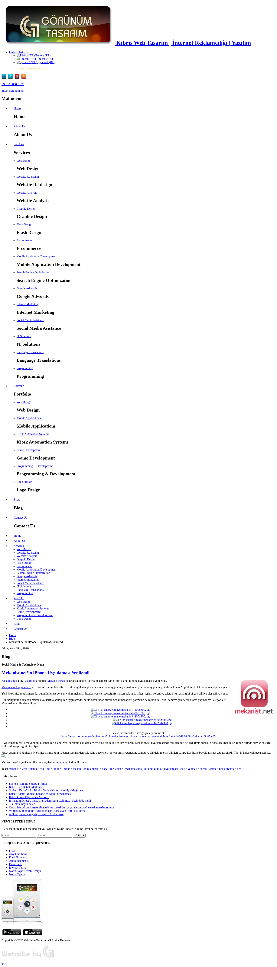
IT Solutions (24, 336)
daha (105, 768)
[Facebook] (5, 77)
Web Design (24, 160)
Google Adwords (27, 288)
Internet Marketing (28, 304)
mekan (77, 768)
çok (42, 768)
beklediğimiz (226, 768)
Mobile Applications (29, 418)
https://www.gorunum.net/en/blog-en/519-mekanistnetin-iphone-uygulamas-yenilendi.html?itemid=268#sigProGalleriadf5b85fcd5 (138, 736)
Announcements (18, 860)
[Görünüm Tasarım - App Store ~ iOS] (32, 934)
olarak (33, 768)
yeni (24, 768)
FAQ (12, 850)
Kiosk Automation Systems (33, 434)
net (48, 768)
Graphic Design (26, 208)
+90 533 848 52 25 (13, 84)
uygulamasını (91, 768)
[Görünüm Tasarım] (28, 957)
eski (182, 768)
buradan (63, 762)
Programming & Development (35, 466)
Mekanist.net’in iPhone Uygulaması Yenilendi (46, 672)
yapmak (192, 768)
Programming (25, 368)
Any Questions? (18, 854)
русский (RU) (46, 62)
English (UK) (44, 58)
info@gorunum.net (13, 90)
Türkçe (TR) (43, 55)
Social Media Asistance (30, 320)
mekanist (14, 768)
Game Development (29, 450)
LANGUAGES (18, 52)
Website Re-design (28, 176)
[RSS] (23, 77)
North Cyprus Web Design (25, 871)
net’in (67, 768)
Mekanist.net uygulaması (16, 687)
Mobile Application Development (36, 256)
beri (239, 768)
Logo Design (24, 481)
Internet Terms (17, 867)
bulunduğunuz (152, 768)
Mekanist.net (9, 680)
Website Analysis (27, 192)
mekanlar (115, 768)
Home (12, 635)
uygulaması (171, 768)
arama (213, 768)
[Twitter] (11, 77)
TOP (4, 963)
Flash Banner (17, 857)
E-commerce (24, 240)
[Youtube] (18, 77)
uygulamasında (133, 768)
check (203, 768)
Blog (12, 638)
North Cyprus (17, 874)
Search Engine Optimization (33, 272)
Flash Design (24, 224)
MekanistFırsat (56, 680)
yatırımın (30, 680)
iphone (57, 768)
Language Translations (30, 352)
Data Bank (15, 864)
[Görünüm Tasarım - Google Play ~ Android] (12, 934)
